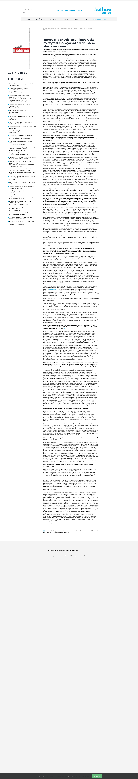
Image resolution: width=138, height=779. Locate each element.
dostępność (82, 556)
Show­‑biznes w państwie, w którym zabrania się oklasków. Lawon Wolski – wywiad (22, 147)
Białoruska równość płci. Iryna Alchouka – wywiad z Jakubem (22, 222)
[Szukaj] (86, 19)
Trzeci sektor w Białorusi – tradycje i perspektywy (22, 182)
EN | (23, 9)
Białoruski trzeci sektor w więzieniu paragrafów (21, 186)
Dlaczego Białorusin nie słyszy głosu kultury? (21, 84)
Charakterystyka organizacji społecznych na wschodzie (20, 191)
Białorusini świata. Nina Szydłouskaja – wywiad (21, 217)
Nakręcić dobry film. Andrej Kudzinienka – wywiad (22, 157)
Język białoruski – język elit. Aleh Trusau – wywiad (22, 197)
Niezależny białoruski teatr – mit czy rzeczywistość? (17, 111)
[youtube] (24, 12)
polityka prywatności (58, 556)
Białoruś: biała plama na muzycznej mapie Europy (22, 126)
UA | (27, 9)
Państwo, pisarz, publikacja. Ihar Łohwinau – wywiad (21, 141)
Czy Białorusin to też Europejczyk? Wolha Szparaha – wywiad (20, 201)
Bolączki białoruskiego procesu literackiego (20, 122)
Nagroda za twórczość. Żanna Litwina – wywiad (21, 213)
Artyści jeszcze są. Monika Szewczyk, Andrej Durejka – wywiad (21, 162)
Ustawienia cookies (84, 776)
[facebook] (21, 12)
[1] (44, 531)
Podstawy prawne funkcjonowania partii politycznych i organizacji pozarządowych (20, 169)
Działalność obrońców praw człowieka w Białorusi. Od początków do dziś (22, 177)
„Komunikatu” (52, 289)
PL (30, 9)
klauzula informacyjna (71, 556)
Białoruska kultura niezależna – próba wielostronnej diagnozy (19, 96)
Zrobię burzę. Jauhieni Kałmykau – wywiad (20, 153)
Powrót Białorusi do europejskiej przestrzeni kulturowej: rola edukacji (21, 207)
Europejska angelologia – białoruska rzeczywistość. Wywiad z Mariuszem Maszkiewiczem (18, 89)
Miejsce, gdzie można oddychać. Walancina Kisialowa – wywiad (20, 136)
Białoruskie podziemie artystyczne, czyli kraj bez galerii (21, 117)
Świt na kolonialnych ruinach (17, 131)
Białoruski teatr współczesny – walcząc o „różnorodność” (19, 105)
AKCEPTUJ (97, 776)
